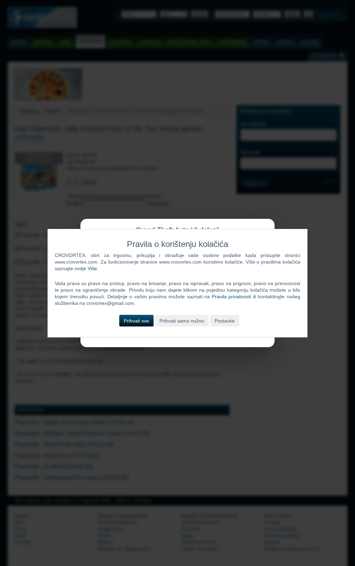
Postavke (225, 320)
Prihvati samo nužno (181, 320)
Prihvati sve (136, 320)
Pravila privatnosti (231, 296)
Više (92, 268)
